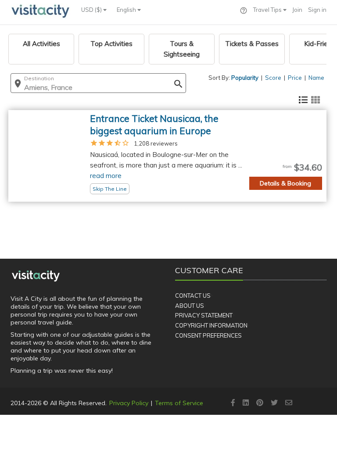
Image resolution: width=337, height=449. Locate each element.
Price (295, 77)
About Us (189, 305)
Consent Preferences (208, 335)
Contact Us (193, 295)
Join (297, 9)
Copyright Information (211, 325)
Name (316, 77)
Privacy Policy (128, 403)
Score (273, 77)
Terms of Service (179, 403)
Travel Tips (268, 9)
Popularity (244, 77)
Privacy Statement (204, 315)
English (127, 9)
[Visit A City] (36, 275)
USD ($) (92, 9)
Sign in (317, 9)
